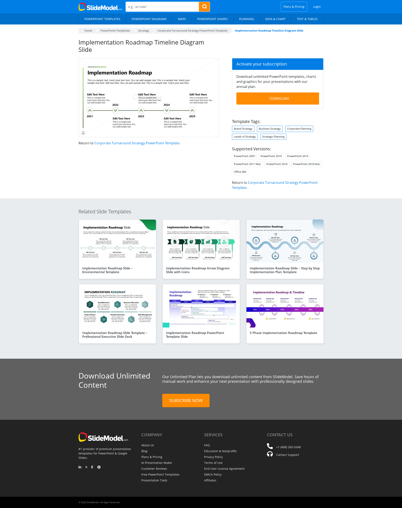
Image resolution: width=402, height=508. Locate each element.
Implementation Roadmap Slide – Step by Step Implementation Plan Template (285, 270)
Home (88, 30)
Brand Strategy (243, 129)
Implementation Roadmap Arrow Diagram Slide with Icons (197, 270)
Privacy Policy (213, 457)
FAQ (207, 445)
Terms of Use (213, 463)
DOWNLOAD (279, 98)
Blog (144, 451)
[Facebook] (92, 467)
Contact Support (287, 455)
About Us (147, 445)
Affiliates (210, 480)
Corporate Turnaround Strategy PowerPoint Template (136, 143)
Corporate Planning (299, 129)
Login (317, 7)
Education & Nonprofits (220, 451)
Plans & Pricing (293, 7)
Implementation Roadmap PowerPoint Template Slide (195, 335)
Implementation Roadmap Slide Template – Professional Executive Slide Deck (114, 335)
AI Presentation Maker (156, 463)
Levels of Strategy (245, 136)
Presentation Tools (154, 480)
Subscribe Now (186, 400)
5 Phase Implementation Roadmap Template (283, 333)
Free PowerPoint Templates (160, 474)
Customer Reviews (154, 469)
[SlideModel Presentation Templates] (100, 7)
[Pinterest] (98, 467)
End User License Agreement (224, 469)
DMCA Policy (213, 474)
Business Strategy (270, 129)
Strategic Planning (273, 136)
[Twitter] (86, 467)
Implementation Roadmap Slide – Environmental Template (107, 270)
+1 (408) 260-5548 (288, 447)
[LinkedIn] (80, 467)
